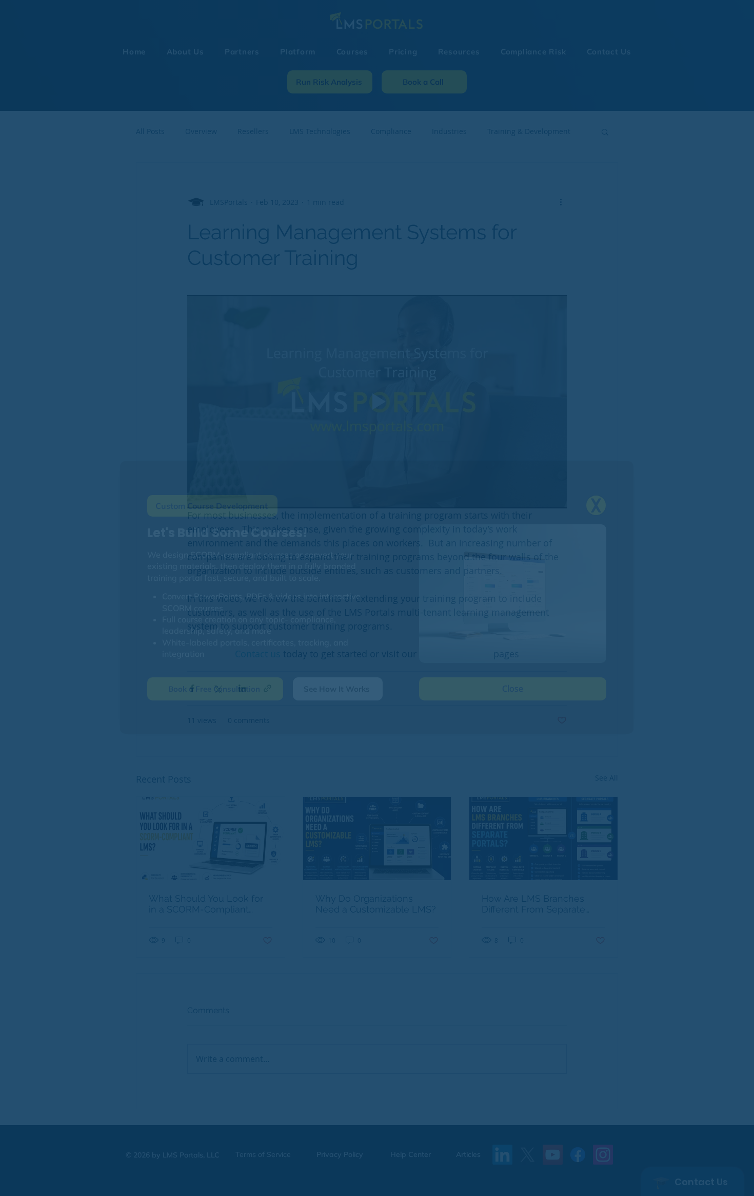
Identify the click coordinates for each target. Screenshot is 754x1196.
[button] (596, 505)
